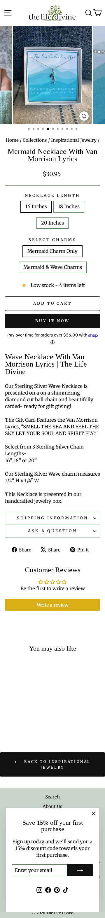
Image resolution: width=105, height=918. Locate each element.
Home (12, 140)
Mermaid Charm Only (52, 251)
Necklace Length (52, 195)
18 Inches (69, 207)
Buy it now (52, 320)
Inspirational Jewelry (74, 140)
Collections (35, 140)
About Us (52, 806)
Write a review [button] (53, 605)
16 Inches (36, 207)
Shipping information (52, 518)
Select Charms (52, 239)
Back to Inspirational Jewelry (56, 764)
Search (52, 797)
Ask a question (52, 530)
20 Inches (52, 223)
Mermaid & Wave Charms (52, 267)
